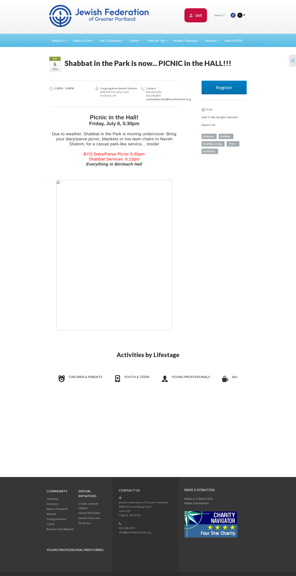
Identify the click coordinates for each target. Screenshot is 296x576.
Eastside (208, 136)
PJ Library (85, 523)
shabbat (225, 136)
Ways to (82, 40)
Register (224, 87)
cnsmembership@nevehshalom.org (168, 99)
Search (218, 15)
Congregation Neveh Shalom (118, 88)
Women (51, 514)
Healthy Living (212, 144)
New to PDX (233, 40)
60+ (235, 377)
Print (209, 109)
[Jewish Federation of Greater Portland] (99, 16)
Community (57, 491)
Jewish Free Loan (89, 518)
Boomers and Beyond (60, 529)
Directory (53, 504)
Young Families (56, 519)
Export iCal (208, 125)
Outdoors (209, 151)
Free (232, 144)
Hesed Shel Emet (89, 513)
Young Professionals (191, 377)
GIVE (198, 16)
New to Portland (57, 509)
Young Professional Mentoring (75, 550)
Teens (50, 524)
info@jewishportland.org (135, 532)
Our (110, 40)
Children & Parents (85, 377)
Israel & (185, 40)
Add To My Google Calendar (220, 117)
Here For (156, 40)
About (58, 40)
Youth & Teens (137, 377)
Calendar (52, 499)
